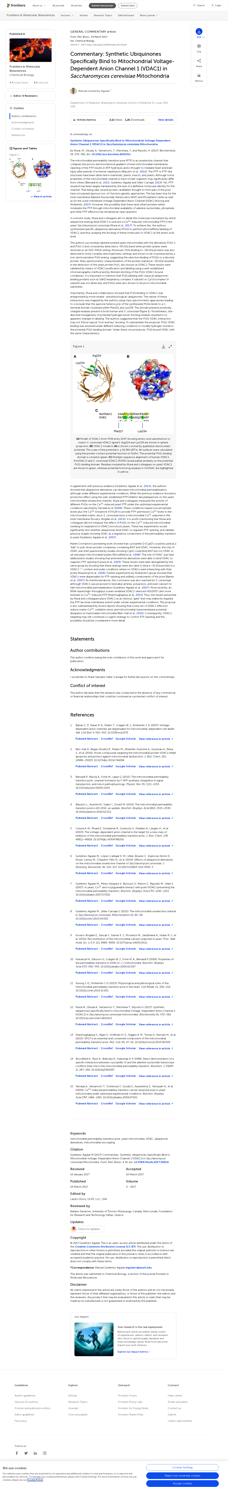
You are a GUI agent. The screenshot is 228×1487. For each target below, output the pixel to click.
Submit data (128, 5)
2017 (128, 225)
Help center (175, 1395)
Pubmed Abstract (87, 738)
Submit (172, 1414)
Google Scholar (126, 738)
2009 (118, 508)
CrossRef (107, 738)
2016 (143, 171)
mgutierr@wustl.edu (139, 1267)
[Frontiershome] (16, 5)
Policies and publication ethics (33, 1408)
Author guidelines (25, 1395)
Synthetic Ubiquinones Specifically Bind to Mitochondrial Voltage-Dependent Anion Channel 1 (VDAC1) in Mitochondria (120, 142)
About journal (147, 15)
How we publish (78, 1414)
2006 (101, 573)
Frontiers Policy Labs (130, 1401)
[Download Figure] (163, 346)
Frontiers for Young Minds (133, 1408)
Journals (73, 1408)
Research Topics (103, 15)
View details (165, 119)
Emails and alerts (178, 1401)
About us (37, 5)
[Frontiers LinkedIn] (35, 1453)
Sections (65, 15)
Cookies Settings (182, 1467)
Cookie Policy (35, 1480)
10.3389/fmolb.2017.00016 (151, 1162)
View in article (43, 196)
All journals (58, 5)
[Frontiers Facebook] (17, 1453)
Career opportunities (180, 1420)
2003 (117, 562)
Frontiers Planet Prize (130, 1414)
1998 (136, 554)
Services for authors (26, 1401)
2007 (112, 537)
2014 (147, 486)
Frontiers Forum (127, 1395)
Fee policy (21, 1420)
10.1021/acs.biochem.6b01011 (111, 154)
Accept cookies (182, 1483)
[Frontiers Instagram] (45, 1453)
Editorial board (126, 15)
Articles (84, 15)
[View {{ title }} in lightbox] (31, 175)
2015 (106, 182)
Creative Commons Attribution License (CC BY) (105, 1246)
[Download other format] (203, 37)
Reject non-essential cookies (182, 1475)
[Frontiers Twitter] (26, 1453)
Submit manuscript (102, 5)
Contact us (174, 1408)
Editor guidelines (24, 1414)
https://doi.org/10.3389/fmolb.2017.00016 (107, 45)
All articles (76, 5)
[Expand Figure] (170, 346)
